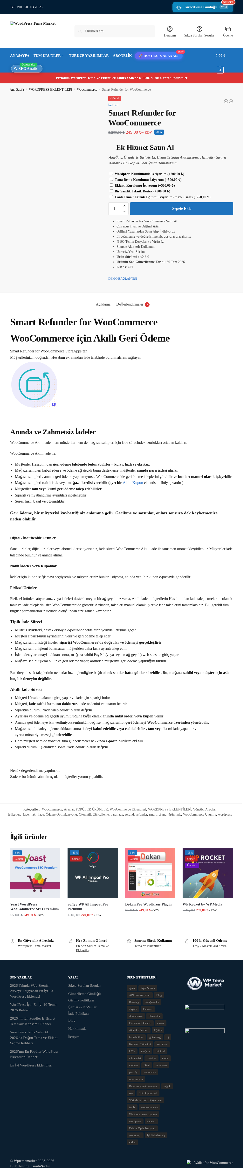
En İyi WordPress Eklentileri (31, 1065)
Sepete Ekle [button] (35, 925)
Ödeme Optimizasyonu (61, 814)
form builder (136, 1037)
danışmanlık (152, 1002)
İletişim (74, 1037)
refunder (141, 814)
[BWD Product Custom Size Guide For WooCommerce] (230, 101)
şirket (132, 1142)
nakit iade (37, 814)
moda (165, 1058)
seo (131, 1093)
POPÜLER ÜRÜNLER (92, 809)
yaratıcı (151, 1121)
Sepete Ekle (181, 208)
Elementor (154, 1016)
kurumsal (162, 1044)
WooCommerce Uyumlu (199, 814)
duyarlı (133, 1009)
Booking (134, 1002)
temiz (132, 1107)
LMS (132, 1051)
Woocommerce (87, 89)
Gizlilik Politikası (81, 1000)
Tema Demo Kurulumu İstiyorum (148, 180)
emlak (160, 1023)
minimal (160, 1051)
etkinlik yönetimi (138, 1030)
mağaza (145, 1051)
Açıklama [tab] (103, 304)
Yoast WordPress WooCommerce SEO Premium (34, 906)
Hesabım (170, 35)
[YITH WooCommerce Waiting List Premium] (226, 101)
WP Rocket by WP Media (202, 904)
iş (168, 1037)
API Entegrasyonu (139, 995)
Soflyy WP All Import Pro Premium (88, 906)
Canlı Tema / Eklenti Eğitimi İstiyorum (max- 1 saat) (162, 197)
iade (26, 814)
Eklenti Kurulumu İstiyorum (144, 185)
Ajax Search (148, 988)
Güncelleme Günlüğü (209, 5)
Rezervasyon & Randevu (143, 1086)
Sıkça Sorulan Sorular (199, 35)
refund (129, 814)
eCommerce (136, 1016)
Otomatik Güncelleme (94, 814)
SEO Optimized (148, 1093)
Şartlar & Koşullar (82, 1007)
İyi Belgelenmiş (156, 1135)
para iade (117, 814)
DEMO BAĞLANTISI (122, 278)
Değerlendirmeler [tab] (132, 304)
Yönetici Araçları (204, 809)
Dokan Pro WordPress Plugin (148, 904)
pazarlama (161, 1065)
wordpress (225, 814)
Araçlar (69, 809)
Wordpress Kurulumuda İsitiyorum (149, 174)
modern (133, 1065)
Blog (71, 1020)
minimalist (135, 1058)
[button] (224, 62)
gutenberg (155, 1037)
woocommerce (149, 1107)
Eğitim (158, 1030)
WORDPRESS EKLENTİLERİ (50, 89)
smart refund (157, 814)
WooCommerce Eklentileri (128, 809)
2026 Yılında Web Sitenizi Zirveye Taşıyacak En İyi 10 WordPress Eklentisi (31, 991)
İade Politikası (78, 1013)
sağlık (167, 1086)
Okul (147, 1065)
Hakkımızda (77, 1028)
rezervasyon (136, 1079)
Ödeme (228, 35)
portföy (133, 1072)
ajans (132, 988)
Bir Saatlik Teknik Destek (142, 191)
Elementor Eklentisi (140, 1023)
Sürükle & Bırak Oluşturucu (145, 1100)
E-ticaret (147, 1009)
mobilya (151, 1058)
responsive (150, 1072)
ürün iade (174, 814)
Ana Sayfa (17, 89)
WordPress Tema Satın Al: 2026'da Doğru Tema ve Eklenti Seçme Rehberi (34, 1037)
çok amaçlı (135, 1135)
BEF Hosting (19, 1166)
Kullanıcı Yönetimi (140, 1044)
